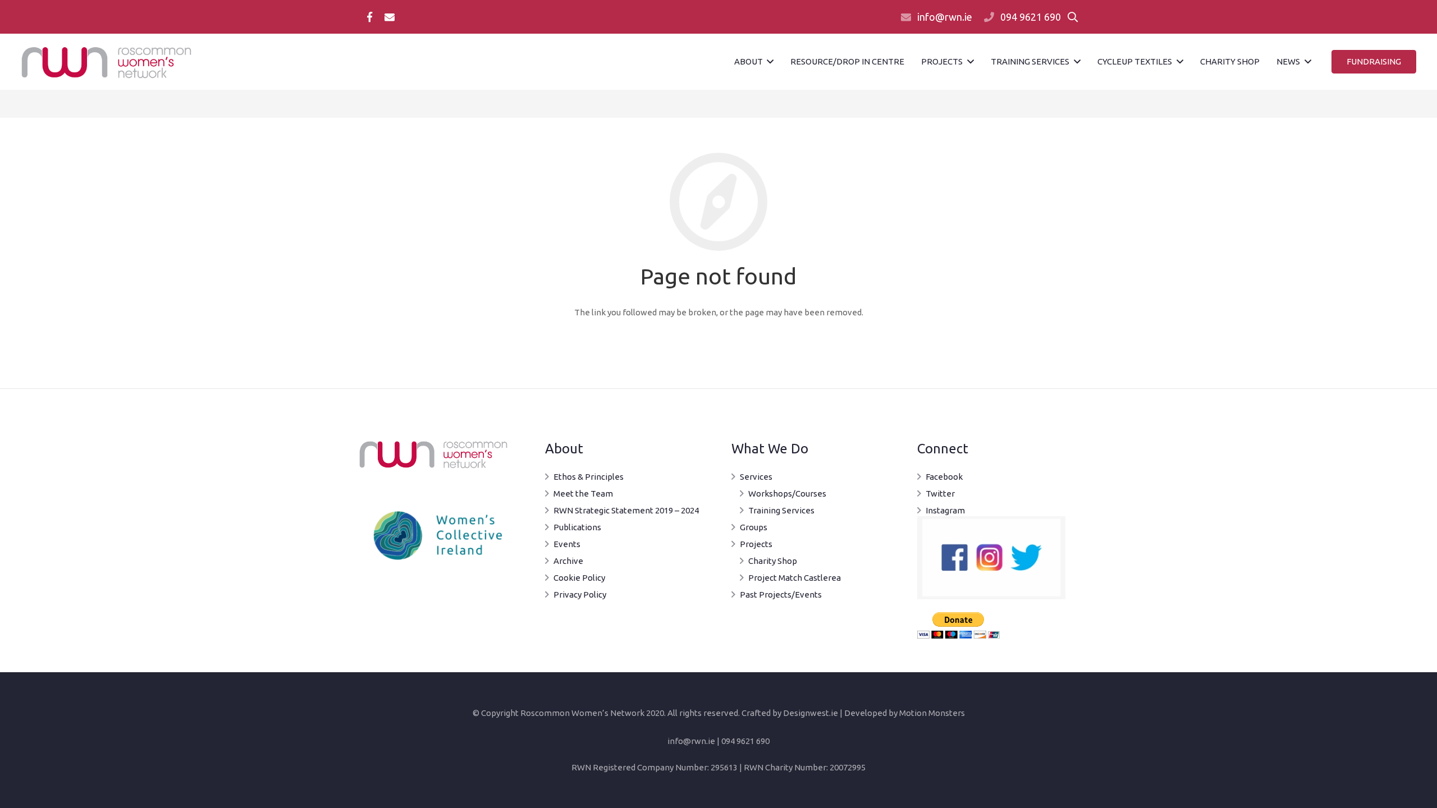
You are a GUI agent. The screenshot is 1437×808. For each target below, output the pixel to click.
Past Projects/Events (781, 594)
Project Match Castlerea (794, 577)
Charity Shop (772, 561)
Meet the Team (583, 493)
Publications (577, 527)
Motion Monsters (932, 713)
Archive (568, 561)
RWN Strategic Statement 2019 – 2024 (626, 510)
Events (566, 544)
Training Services (781, 510)
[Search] (1072, 17)
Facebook (944, 476)
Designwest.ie (810, 713)
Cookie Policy (579, 577)
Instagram (945, 510)
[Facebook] (369, 17)
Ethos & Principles (588, 476)
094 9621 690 (1030, 16)
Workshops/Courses (787, 493)
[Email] (389, 17)
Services (756, 476)
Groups (753, 527)
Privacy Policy (579, 594)
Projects (756, 544)
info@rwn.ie (944, 16)
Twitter (940, 493)
